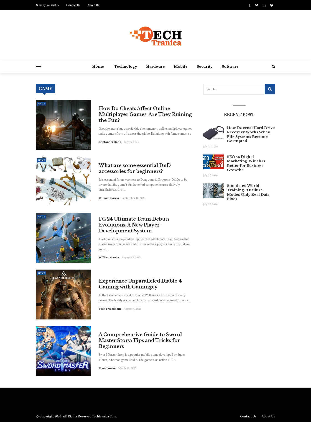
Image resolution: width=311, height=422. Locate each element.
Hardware (155, 66)
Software (230, 66)
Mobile (181, 66)
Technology (125, 66)
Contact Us (73, 5)
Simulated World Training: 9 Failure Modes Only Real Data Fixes (248, 192)
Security (205, 66)
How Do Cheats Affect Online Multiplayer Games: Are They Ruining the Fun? (145, 114)
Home (98, 66)
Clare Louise (107, 368)
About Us (93, 5)
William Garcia (109, 198)
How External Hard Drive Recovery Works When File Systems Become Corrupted (251, 134)
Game (41, 103)
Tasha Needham (110, 308)
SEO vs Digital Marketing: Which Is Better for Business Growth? (246, 163)
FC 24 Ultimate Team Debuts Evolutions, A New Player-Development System (134, 225)
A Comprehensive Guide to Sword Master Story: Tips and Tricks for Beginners (140, 340)
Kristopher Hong (110, 142)
